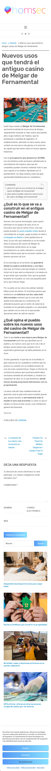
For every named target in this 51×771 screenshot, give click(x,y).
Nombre (8, 507)
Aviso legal (40, 768)
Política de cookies (13, 768)
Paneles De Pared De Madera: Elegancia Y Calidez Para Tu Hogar (36, 446)
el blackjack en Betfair (13, 237)
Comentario (11, 485)
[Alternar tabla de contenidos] (42, 184)
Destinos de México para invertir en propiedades (25, 625)
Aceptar (25, 748)
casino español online (28, 231)
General (22, 420)
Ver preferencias (25, 762)
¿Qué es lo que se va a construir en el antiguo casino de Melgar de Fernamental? (25, 189)
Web (6, 521)
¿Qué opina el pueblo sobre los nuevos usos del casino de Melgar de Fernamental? (25, 195)
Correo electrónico (33, 509)
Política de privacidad (28, 768)
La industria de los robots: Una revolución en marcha (14, 443)
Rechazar (25, 755)
